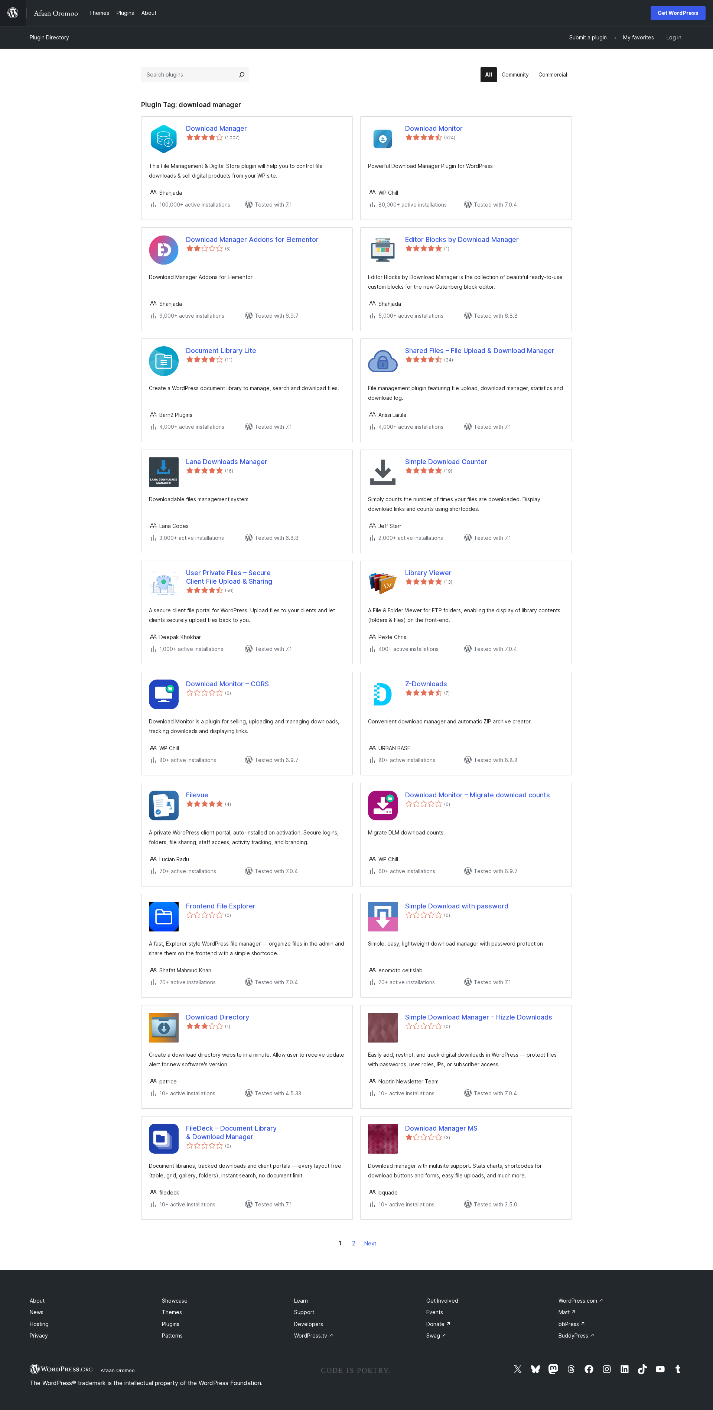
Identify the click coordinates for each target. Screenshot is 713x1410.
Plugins (170, 1324)
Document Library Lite (221, 350)
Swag (436, 1335)
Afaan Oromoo (118, 1370)
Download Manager (216, 128)
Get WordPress (678, 13)
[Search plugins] (241, 74)
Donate (438, 1324)
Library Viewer (428, 573)
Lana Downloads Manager (226, 462)
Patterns (172, 1335)
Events (434, 1312)
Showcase (175, 1300)
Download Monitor (434, 128)
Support (304, 1312)
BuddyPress (577, 1335)
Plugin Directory (49, 37)
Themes (172, 1312)
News (36, 1312)
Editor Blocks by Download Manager (462, 239)
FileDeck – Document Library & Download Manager (231, 1132)
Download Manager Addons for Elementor (252, 239)
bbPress (572, 1324)
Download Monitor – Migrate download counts (477, 795)
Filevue (197, 795)
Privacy (39, 1335)
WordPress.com (581, 1300)
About (37, 1300)
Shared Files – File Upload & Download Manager (479, 350)
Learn (301, 1300)
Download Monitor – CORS (227, 684)
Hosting (39, 1324)
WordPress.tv (313, 1335)
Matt (567, 1312)
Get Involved (442, 1300)
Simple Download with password (456, 906)
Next (370, 1243)
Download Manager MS (441, 1128)
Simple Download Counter (446, 462)
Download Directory (217, 1017)
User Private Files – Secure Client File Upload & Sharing (229, 577)
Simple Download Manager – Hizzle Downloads (478, 1017)
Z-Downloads (426, 684)
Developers (308, 1324)
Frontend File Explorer (220, 906)
